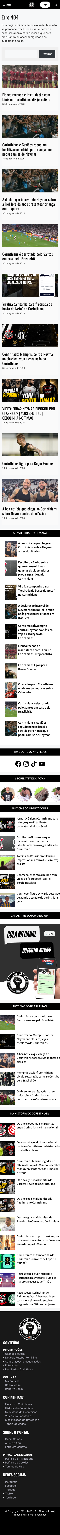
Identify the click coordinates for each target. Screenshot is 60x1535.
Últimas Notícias (15, 1353)
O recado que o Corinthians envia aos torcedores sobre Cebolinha (35, 688)
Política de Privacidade (19, 1458)
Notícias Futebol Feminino (21, 1357)
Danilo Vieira (13, 1385)
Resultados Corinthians (19, 1369)
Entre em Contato (16, 1446)
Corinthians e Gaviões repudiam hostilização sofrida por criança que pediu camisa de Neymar (27, 149)
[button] (56, 4)
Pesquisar (47, 54)
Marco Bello (12, 1381)
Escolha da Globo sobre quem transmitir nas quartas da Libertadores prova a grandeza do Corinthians (34, 570)
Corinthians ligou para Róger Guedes (27, 463)
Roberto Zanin (14, 1388)
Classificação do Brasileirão (22, 1419)
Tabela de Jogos (15, 1423)
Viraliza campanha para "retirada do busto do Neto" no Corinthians (36, 590)
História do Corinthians (19, 1408)
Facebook (11, 1485)
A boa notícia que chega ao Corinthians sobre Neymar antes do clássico (29, 511)
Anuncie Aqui (13, 1443)
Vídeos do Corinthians (18, 1416)
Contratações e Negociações (23, 1361)
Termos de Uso (14, 1466)
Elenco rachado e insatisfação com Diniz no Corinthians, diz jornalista (26, 97)
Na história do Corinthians (21, 1412)
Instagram (11, 1481)
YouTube (10, 1497)
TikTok (9, 1493)
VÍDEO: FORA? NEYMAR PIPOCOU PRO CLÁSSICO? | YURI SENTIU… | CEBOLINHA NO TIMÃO (28, 413)
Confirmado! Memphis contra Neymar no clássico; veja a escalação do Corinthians (28, 358)
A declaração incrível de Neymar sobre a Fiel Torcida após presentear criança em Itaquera (29, 203)
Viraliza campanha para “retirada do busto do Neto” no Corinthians (27, 306)
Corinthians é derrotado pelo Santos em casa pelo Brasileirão (27, 256)
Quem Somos (13, 1439)
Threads (10, 1489)
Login (45, 4)
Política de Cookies (17, 1462)
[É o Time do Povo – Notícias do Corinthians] (31, 4)
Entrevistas (12, 1365)
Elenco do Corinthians (18, 1404)
